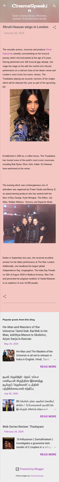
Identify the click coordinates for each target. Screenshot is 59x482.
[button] (54, 27)
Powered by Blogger (31, 469)
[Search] (54, 7)
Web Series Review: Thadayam (23, 426)
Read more (48, 366)
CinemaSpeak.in (29, 8)
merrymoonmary (37, 476)
